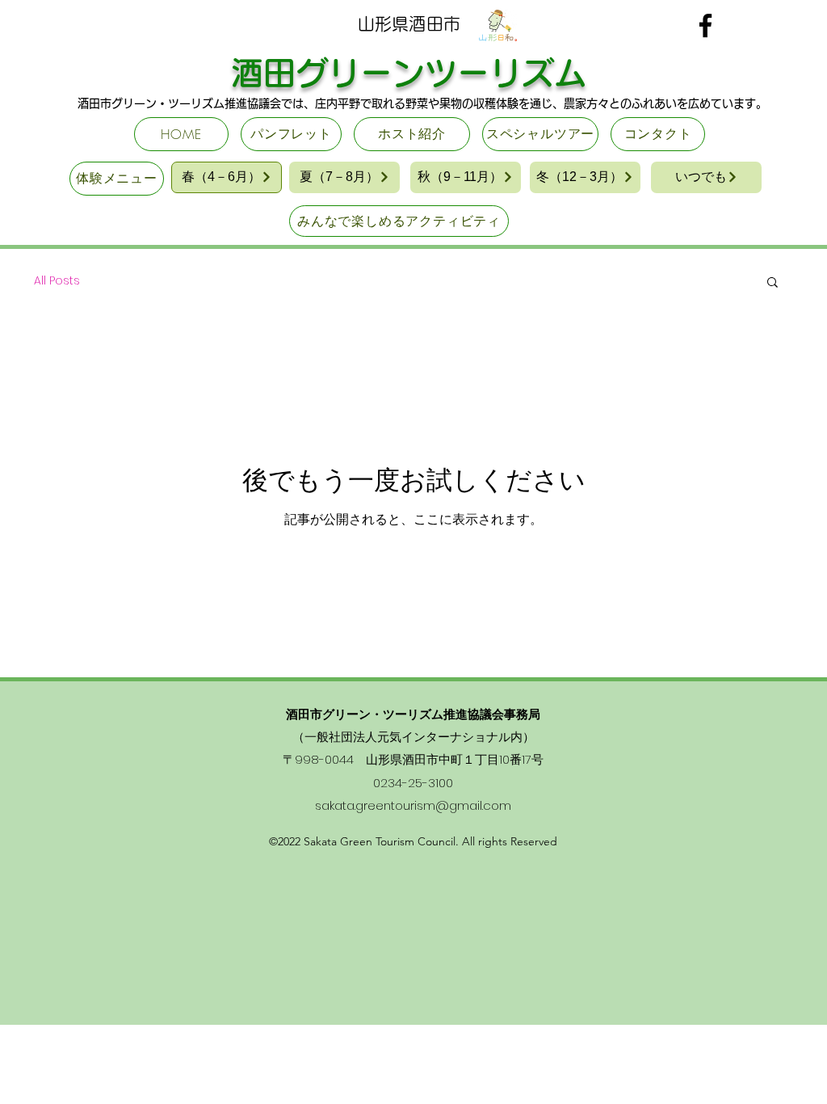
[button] (772, 283)
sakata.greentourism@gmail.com (413, 805)
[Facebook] (705, 25)
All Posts (57, 281)
